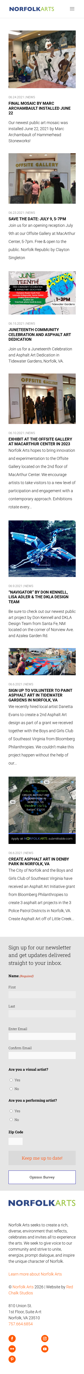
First (12, 987)
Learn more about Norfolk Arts (35, 1274)
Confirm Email (20, 1048)
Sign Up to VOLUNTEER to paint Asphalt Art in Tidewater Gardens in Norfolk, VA (40, 695)
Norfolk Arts (23, 1286)
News (30, 97)
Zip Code (16, 1131)
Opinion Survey (42, 1177)
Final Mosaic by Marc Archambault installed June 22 (40, 108)
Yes (17, 1080)
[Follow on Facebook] (12, 1338)
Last (12, 1006)
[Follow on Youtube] (44, 1348)
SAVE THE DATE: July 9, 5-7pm (37, 218)
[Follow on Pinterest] (12, 1359)
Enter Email (18, 1029)
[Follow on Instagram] (44, 1338)
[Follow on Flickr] (12, 1348)
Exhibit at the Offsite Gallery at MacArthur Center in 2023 (40, 441)
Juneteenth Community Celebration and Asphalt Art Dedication (40, 334)
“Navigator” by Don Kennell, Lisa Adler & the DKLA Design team (39, 597)
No (17, 1088)
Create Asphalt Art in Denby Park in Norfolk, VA (39, 861)
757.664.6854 (21, 1324)
